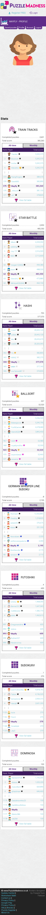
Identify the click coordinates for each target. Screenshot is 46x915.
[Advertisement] (23, 90)
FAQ (3, 908)
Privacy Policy (7, 900)
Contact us (6, 898)
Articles (10, 908)
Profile (21, 28)
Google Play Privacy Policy (7, 904)
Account (30, 28)
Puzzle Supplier (8, 910)
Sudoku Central (8, 893)
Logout (38, 28)
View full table (25, 200)
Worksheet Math (8, 895)
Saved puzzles (11, 28)
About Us (5, 912)
